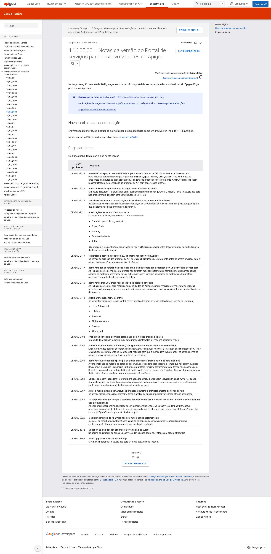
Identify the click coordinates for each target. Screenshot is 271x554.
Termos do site (68, 547)
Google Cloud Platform (135, 534)
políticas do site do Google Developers (165, 480)
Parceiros (50, 517)
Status (124, 517)
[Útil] (195, 42)
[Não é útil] (200, 42)
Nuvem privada (54, 4)
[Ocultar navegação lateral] (38, 548)
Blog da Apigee (203, 517)
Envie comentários (189, 51)
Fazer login (260, 4)
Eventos (50, 512)
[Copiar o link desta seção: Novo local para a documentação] (123, 123)
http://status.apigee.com (128, 103)
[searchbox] (21, 25)
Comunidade (127, 506)
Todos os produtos (162, 534)
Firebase (114, 534)
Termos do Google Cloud (90, 547)
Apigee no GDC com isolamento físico (93, 4)
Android (85, 534)
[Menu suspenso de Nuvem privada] (66, 4)
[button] (21, 54)
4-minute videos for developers (211, 512)
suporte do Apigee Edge (152, 97)
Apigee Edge (33, 4)
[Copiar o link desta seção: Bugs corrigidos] (96, 148)
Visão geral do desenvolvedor (210, 506)
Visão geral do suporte (132, 512)
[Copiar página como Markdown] (72, 63)
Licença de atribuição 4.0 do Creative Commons (170, 476)
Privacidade (52, 547)
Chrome (99, 534)
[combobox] (209, 4)
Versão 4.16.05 (130, 137)
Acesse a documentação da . (180, 78)
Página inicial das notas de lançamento (97, 109)
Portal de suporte (129, 522)
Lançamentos (157, 4)
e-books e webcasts (56, 522)
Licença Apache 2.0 (109, 480)
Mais (174, 4)
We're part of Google (56, 506)
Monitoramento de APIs (131, 4)
